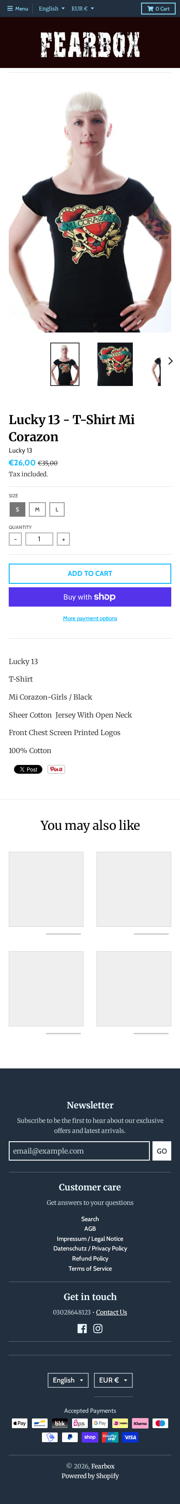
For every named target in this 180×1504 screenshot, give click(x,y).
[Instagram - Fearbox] (98, 1328)
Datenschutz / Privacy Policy (90, 1248)
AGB (90, 1228)
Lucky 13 (20, 450)
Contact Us (111, 1312)
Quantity (20, 527)
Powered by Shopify (90, 1476)
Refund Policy (90, 1258)
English (49, 8)
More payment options (90, 618)
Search (90, 1219)
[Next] (170, 361)
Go (162, 1151)
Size (13, 496)
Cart (163, 8)
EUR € (80, 8)
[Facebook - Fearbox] (82, 1328)
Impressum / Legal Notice (90, 1239)
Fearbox (102, 1466)
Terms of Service (90, 1268)
